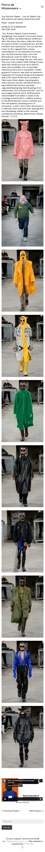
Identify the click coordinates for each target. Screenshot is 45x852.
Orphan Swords (15, 22)
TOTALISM (28, 843)
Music (4, 22)
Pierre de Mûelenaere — (12, 6)
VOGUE (13, 116)
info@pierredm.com (14, 841)
